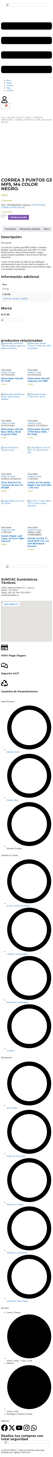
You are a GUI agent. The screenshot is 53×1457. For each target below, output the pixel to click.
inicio (9, 80)
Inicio (3, 117)
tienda (9, 83)
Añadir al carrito (18, 217)
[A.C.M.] (11, 320)
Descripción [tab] (10, 229)
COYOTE (6, 299)
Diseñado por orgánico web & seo (15, 1452)
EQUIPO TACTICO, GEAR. (20, 117)
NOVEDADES (38, 205)
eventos (10, 85)
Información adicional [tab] (30, 229)
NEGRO (16, 299)
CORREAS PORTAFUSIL (13, 207)
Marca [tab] (47, 229)
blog (8, 88)
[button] (26, 48)
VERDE (24, 299)
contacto (10, 90)
